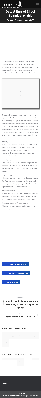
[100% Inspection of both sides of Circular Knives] (28, 335)
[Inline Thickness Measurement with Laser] (35, 335)
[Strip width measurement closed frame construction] (28, 359)
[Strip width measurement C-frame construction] (5, 359)
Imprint (4, 384)
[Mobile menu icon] (37, 4)
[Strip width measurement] (35, 359)
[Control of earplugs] (20, 362)
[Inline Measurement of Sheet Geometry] (20, 335)
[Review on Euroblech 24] (13, 335)
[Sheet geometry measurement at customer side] (13, 359)
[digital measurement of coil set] (5, 343)
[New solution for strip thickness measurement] (5, 335)
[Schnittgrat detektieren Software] (20, 93)
